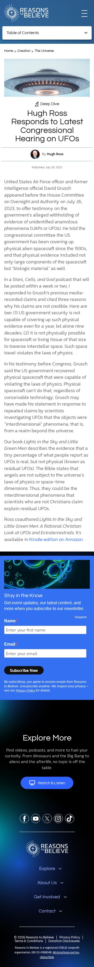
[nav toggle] (84, 13)
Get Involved (47, 896)
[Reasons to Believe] (26, 13)
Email (10, 644)
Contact (47, 911)
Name (11, 621)
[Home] (47, 848)
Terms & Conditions (28, 941)
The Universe (44, 51)
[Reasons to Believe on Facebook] (24, 818)
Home (8, 51)
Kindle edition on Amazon (56, 539)
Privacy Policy (25, 690)
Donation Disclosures (64, 941)
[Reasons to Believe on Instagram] (58, 818)
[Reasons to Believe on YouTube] (35, 818)
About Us (47, 882)
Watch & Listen (51, 783)
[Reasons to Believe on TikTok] (69, 818)
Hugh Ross (55, 154)
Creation (23, 51)
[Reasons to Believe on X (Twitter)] (47, 818)
